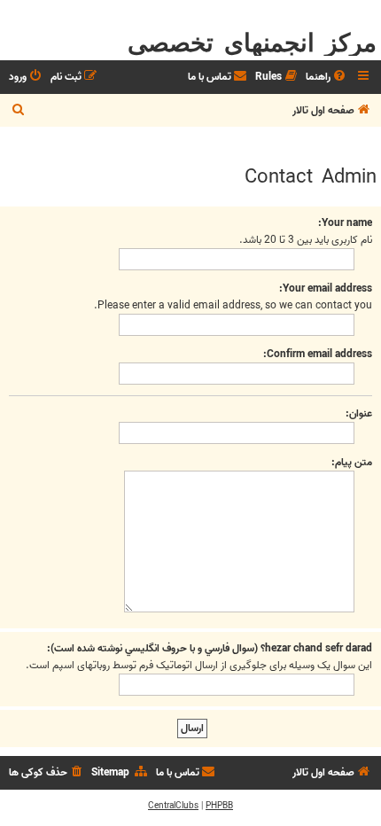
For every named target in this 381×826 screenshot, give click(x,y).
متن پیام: (351, 462)
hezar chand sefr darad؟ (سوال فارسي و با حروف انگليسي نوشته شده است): (209, 648)
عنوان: (359, 413)
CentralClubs (173, 806)
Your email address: (325, 288)
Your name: (345, 222)
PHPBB (219, 806)
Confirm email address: (317, 354)
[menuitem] (327, 78)
